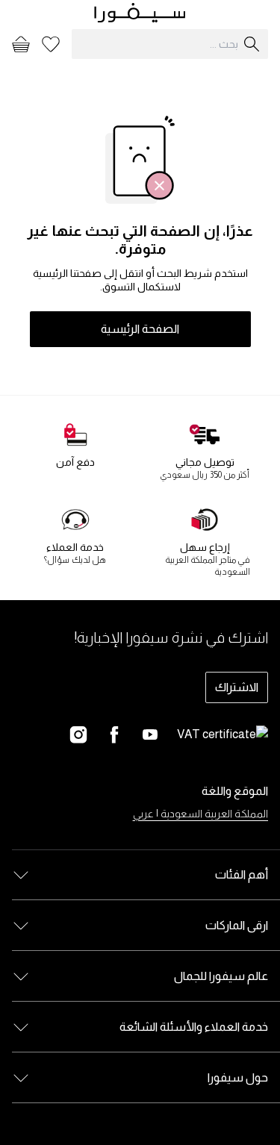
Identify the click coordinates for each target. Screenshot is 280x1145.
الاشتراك (236, 687)
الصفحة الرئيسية (140, 328)
